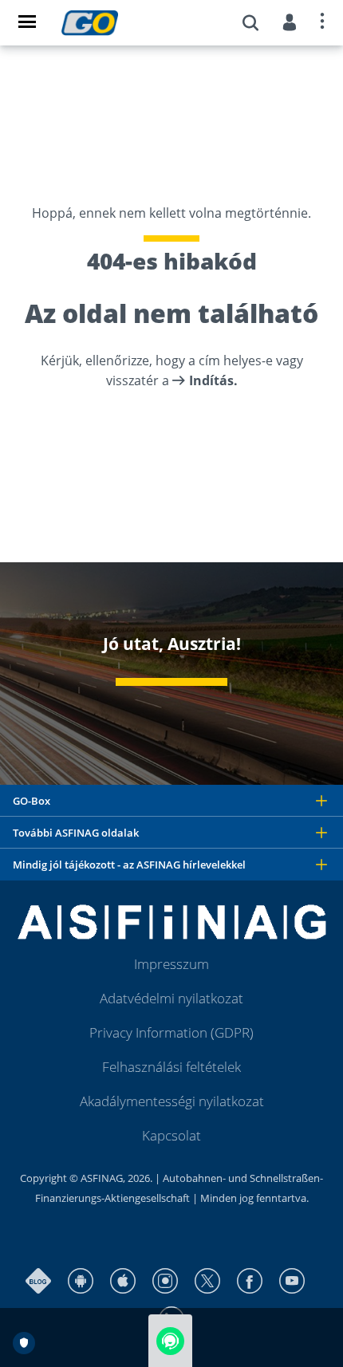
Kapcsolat (171, 1135)
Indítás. (213, 380)
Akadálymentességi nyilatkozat (172, 1101)
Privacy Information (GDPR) (171, 1032)
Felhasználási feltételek (171, 1067)
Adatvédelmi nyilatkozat (171, 998)
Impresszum (171, 964)
